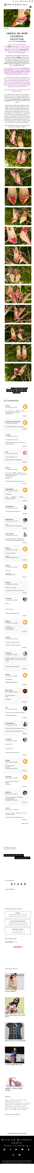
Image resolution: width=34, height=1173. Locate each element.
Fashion (24, 1100)
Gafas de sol (16, 1101)
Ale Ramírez (8, 653)
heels (10, 1109)
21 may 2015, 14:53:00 (11, 535)
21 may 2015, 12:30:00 (11, 469)
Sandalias (14, 1108)
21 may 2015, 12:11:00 (11, 453)
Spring (19, 391)
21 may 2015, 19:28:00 (11, 600)
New (24, 389)
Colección (12, 1100)
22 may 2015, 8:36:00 (11, 740)
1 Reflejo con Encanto (15, 645)
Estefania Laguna (9, 533)
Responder (25, 416)
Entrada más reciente (14, 855)
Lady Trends (8, 776)
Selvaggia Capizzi (9, 506)
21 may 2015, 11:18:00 (11, 436)
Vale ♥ (6, 452)
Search (17, 1)
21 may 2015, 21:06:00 (11, 654)
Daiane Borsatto (9, 519)
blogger (26, 1108)
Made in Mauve (8, 682)
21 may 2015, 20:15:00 (11, 623)
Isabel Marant (19, 1103)
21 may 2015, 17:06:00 (11, 567)
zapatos (24, 1109)
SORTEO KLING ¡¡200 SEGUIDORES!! (15, 1040)
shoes (14, 391)
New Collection (9, 1106)
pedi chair (7, 582)
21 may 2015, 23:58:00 (11, 692)
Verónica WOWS (22, 41)
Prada (19, 1106)
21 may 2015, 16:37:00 (11, 549)
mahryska (7, 621)
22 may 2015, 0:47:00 (11, 725)
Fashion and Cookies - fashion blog (13, 459)
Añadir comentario (24, 823)
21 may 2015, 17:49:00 (11, 584)
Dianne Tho (8, 792)
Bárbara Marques (9, 489)
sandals (15, 1109)
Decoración (19, 1100)
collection (8, 389)
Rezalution (9, 391)
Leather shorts (9, 1104)
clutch (6, 1109)
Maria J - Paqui (8, 690)
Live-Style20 (8, 598)
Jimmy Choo (27, 1103)
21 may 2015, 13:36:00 (11, 508)
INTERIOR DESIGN (10, 1103)
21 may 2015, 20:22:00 (11, 638)
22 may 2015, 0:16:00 (11, 709)
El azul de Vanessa (10, 723)
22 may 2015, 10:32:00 (11, 778)
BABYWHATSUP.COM (10, 574)
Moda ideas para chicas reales (12, 421)
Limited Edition (19, 389)
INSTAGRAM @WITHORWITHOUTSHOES (17, 1133)
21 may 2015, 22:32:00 (11, 676)
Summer (24, 391)
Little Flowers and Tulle (13, 1064)
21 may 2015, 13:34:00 (11, 490)
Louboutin (25, 1104)
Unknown (7, 405)
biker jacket (20, 1108)
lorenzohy (7, 434)
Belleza (7, 1100)
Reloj (23, 1106)
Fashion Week (8, 1101)
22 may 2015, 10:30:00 (11, 762)
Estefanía (7, 637)
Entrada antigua (22, 858)
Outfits (15, 1106)
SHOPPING (8, 1108)
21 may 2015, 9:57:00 (11, 407)
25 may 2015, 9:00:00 (11, 794)
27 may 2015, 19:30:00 (11, 809)
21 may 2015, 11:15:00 (11, 423)
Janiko (9, 46)
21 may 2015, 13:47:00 (11, 521)
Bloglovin (15, 682)
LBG (6, 707)
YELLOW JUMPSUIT (10, 991)
